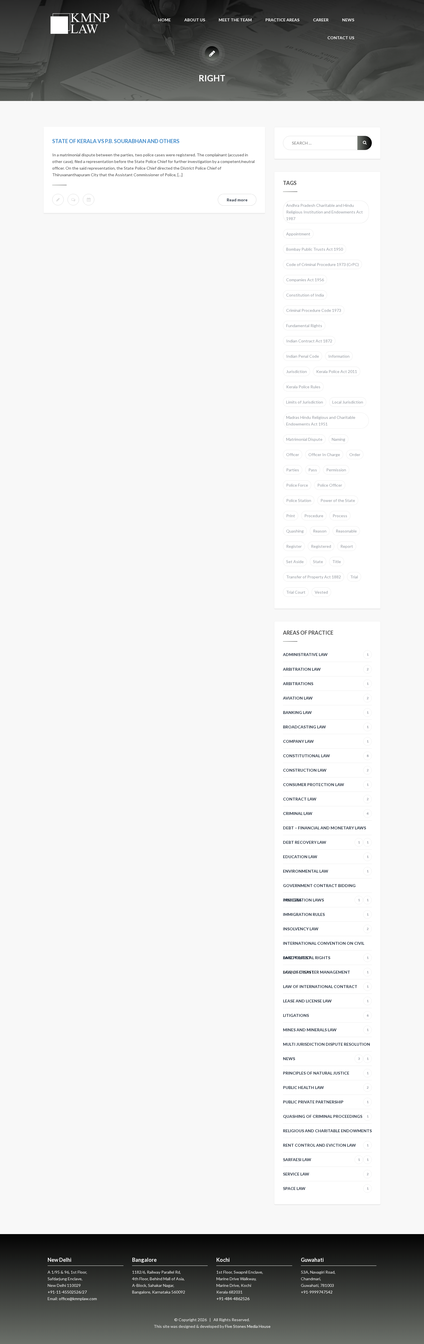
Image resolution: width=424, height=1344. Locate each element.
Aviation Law (326, 698)
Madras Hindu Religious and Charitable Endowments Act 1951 (320, 420)
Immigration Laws (321, 899)
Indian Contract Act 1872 (309, 340)
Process (340, 515)
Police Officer (329, 485)
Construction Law (326, 770)
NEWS (348, 19)
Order (354, 454)
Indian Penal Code (302, 356)
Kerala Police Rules (303, 386)
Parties (292, 469)
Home (164, 19)
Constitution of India (305, 295)
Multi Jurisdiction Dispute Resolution (326, 1046)
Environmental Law (326, 871)
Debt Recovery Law (321, 842)
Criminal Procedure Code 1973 (313, 310)
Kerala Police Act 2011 (336, 371)
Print (290, 515)
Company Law (326, 741)
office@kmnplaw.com (78, 1298)
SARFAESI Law (321, 1159)
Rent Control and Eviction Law (326, 1147)
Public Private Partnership (326, 1101)
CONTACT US (340, 37)
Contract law (326, 798)
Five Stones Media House (248, 1326)
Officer (292, 454)
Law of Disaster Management (326, 972)
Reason (320, 530)
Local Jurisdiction (347, 402)
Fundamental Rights (304, 325)
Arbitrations (326, 683)
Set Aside (295, 561)
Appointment (298, 233)
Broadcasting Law (326, 726)
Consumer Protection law (326, 784)
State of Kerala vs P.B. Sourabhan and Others (115, 141)
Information (339, 356)
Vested (321, 592)
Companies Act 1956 (305, 279)
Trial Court (295, 592)
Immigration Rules (326, 914)
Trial (354, 576)
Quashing (295, 530)
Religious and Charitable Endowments (327, 1133)
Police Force (297, 485)
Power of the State (337, 500)
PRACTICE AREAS (282, 19)
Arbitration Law (326, 669)
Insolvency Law (326, 928)
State (318, 561)
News (321, 1058)
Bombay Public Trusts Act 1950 (314, 249)
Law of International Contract (326, 986)
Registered (321, 546)
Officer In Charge (324, 454)
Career (321, 19)
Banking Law (326, 712)
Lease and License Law (326, 1000)
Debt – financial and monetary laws (326, 830)
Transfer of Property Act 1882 (313, 576)
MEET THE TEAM (235, 19)
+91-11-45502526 (64, 1291)
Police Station (298, 500)
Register (294, 546)
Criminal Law (326, 813)
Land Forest (297, 957)
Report (346, 546)
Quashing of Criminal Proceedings (326, 1116)
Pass (312, 469)
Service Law (326, 1173)
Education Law (326, 856)
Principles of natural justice (326, 1073)
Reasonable (346, 530)
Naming (338, 439)
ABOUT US (194, 19)
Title (336, 561)
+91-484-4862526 (232, 1298)
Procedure (313, 515)
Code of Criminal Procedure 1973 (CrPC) (322, 264)
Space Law (326, 1188)
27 (84, 1291)
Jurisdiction (296, 371)
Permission (336, 469)
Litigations (326, 1015)
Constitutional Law (326, 755)
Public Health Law (326, 1087)
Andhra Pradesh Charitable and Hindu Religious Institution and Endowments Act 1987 (324, 212)
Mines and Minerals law (326, 1029)
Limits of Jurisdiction (304, 402)
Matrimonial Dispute (304, 439)
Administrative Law (326, 654)
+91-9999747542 (317, 1291)
